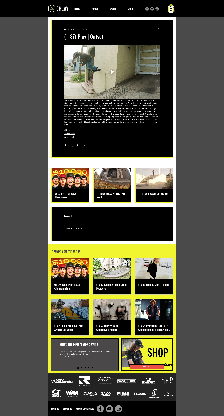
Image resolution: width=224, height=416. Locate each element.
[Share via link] (84, 145)
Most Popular (70, 137)
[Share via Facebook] (65, 145)
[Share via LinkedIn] (78, 145)
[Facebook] (147, 9)
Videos (67, 130)
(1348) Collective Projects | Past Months (111, 195)
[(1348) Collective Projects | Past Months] (112, 178)
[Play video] (112, 72)
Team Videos (69, 133)
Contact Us (67, 409)
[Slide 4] (88, 367)
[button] (130, 8)
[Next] (115, 354)
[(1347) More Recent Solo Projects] (154, 178)
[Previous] (55, 354)
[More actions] (158, 29)
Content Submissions (84, 409)
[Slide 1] (77, 367)
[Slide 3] (85, 367)
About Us (55, 409)
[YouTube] (152, 9)
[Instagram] (157, 9)
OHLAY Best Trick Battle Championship (65, 195)
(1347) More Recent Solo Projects (153, 193)
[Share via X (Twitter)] (72, 145)
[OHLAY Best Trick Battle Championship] (70, 178)
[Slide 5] (92, 367)
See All (170, 163)
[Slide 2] (81, 368)
